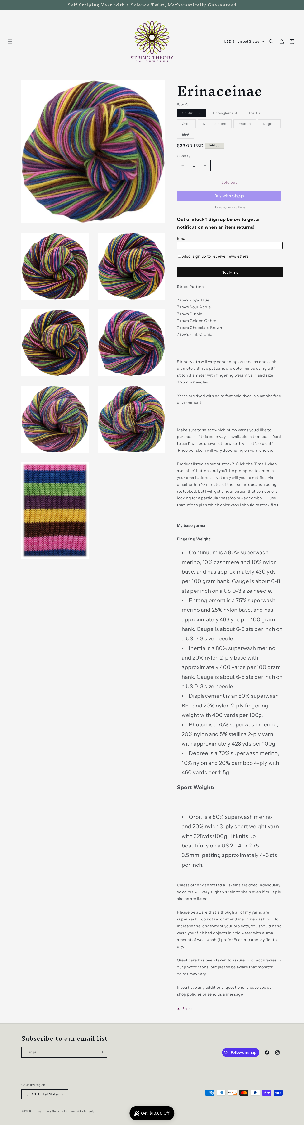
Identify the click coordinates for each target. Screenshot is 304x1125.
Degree (272, 125)
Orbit (189, 125)
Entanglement (227, 114)
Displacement (217, 125)
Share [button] (187, 1009)
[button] (10, 41)
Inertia (257, 114)
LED (188, 135)
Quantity (183, 156)
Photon (247, 125)
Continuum (194, 114)
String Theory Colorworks (50, 1111)
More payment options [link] (229, 207)
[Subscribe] (101, 1052)
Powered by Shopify (81, 1111)
